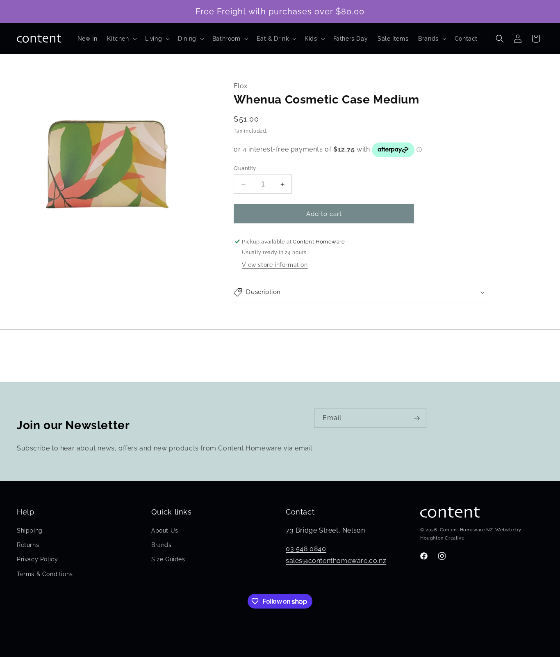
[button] (121, 38)
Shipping (30, 530)
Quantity (245, 168)
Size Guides (168, 559)
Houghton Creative (442, 538)
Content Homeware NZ (466, 530)
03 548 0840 (306, 549)
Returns (28, 545)
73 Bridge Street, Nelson (325, 530)
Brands (161, 545)
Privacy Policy (37, 559)
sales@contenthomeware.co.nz (336, 561)
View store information (274, 265)
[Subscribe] (417, 418)
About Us (164, 530)
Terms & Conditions (45, 574)
